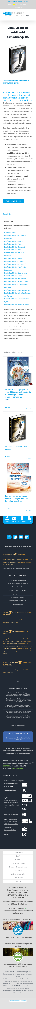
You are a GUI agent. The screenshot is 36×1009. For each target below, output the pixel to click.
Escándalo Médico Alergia (13, 258)
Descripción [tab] (7, 214)
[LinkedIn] (26, 537)
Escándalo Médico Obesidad (14, 247)
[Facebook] (9, 537)
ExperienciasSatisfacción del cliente (28, 997)
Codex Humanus (10, 233)
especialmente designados (26, 983)
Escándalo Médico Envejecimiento (16, 281)
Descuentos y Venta (18, 587)
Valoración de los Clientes (18, 590)
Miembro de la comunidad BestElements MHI (17, 568)
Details (8, 407)
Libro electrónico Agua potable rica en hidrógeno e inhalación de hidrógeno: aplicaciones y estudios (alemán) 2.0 (18, 393)
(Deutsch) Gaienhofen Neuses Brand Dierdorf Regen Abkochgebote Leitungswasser (18, 712)
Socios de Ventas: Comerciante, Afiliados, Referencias (18, 738)
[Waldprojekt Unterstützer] (18, 952)
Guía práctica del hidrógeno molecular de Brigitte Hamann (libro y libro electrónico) (16, 498)
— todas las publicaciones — (18, 725)
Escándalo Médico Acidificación (15, 264)
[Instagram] (15, 537)
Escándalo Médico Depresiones (15, 273)
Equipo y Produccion (18, 593)
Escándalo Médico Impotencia (15, 279)
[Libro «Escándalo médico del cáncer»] (18, 428)
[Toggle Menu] (31, 15)
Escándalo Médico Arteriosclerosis (16, 305)
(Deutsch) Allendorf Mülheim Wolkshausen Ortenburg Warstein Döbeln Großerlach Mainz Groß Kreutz (18, 700)
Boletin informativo (18, 597)
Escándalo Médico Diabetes (14, 261)
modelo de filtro (16, 981)
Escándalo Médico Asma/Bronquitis (17, 290)
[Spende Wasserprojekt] (18, 922)
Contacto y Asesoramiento (18, 580)
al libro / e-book (13, 201)
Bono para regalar (18, 604)
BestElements (10, 971)
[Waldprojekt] (18, 949)
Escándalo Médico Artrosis (13, 241)
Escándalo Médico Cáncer (13, 276)
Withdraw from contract (18, 1001)
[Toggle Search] (27, 15)
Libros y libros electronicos (18, 600)
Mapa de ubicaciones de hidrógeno (18, 583)
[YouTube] (21, 537)
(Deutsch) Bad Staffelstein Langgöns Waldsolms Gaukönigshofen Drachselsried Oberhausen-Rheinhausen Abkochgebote (18, 694)
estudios (20, 978)
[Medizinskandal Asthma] (18, 60)
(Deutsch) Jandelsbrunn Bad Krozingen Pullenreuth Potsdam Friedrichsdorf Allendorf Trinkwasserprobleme (18, 706)
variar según (29, 974)
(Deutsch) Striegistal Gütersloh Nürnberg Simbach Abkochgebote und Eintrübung (18, 716)
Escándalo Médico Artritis (13, 250)
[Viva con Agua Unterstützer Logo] (18, 926)
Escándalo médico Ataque (13, 244)
